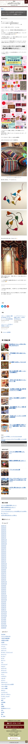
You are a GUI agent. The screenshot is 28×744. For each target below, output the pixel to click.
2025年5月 (3, 553)
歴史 (2, 714)
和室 (2, 704)
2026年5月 (3, 529)
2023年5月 (3, 589)
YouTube (3, 634)
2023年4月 (3, 591)
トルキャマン (4, 672)
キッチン (3, 656)
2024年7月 (3, 573)
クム (2, 662)
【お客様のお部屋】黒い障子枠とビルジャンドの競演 (17, 389)
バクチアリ (3, 676)
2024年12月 (4, 563)
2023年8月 (3, 585)
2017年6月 (3, 621)
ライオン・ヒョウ (5, 696)
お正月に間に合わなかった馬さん (9, 515)
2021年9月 (3, 601)
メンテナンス (4, 692)
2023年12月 (4, 581)
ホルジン (3, 690)
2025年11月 (4, 541)
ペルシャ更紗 (4, 686)
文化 (2, 710)
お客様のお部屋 (4, 640)
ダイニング (3, 670)
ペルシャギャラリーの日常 (7, 684)
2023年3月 (3, 593)
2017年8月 (3, 619)
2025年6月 (3, 551)
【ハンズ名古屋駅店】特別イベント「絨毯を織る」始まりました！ (17, 426)
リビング (3, 698)
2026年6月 (3, 527)
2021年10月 (4, 599)
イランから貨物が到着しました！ (9, 505)
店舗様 (2, 706)
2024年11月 (4, 565)
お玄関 (2, 642)
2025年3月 (3, 557)
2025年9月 (3, 545)
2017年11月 (4, 613)
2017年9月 (3, 617)
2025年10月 (4, 543)
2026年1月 (3, 537)
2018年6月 (3, 603)
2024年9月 (3, 569)
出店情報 (8, 332)
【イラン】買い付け (6, 636)
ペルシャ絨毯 (4, 688)
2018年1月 (3, 609)
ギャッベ (3, 660)
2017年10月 (4, 615)
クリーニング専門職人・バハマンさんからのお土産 (11, 436)
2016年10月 (4, 625)
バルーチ (3, 678)
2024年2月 (3, 579)
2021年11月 (4, 597)
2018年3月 (3, 605)
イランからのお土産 (14, 469)
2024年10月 (4, 567)
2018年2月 (3, 607)
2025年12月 (4, 539)
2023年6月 (3, 587)
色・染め (3, 716)
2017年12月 (4, 611)
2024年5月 (3, 575)
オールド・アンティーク (7, 652)
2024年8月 (3, 571)
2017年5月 (3, 623)
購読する (5, 442)
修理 (2, 700)
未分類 (2, 712)
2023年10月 (4, 583)
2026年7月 (3, 525)
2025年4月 (3, 555)
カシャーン (3, 654)
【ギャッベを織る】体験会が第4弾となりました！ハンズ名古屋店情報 (7, 317)
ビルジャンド (4, 682)
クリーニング (4, 664)
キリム (2, 658)
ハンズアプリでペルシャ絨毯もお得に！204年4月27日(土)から (20, 317)
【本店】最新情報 (5, 638)
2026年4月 (3, 531)
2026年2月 (3, 535)
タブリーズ (3, 668)
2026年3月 (3, 533)
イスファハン (4, 644)
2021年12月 (4, 595)
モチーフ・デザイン (6, 694)
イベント (4, 332)
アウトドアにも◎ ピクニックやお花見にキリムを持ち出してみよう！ (17, 480)
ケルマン (3, 666)
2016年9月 (3, 627)
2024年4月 (3, 577)
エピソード (3, 650)
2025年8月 (3, 547)
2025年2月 (3, 559)
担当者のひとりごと (6, 708)
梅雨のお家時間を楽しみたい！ (17, 460)
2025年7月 (3, 549)
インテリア (3, 648)
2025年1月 (3, 561)
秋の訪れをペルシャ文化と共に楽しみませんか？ (17, 345)
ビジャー (3, 680)
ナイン (2, 674)
